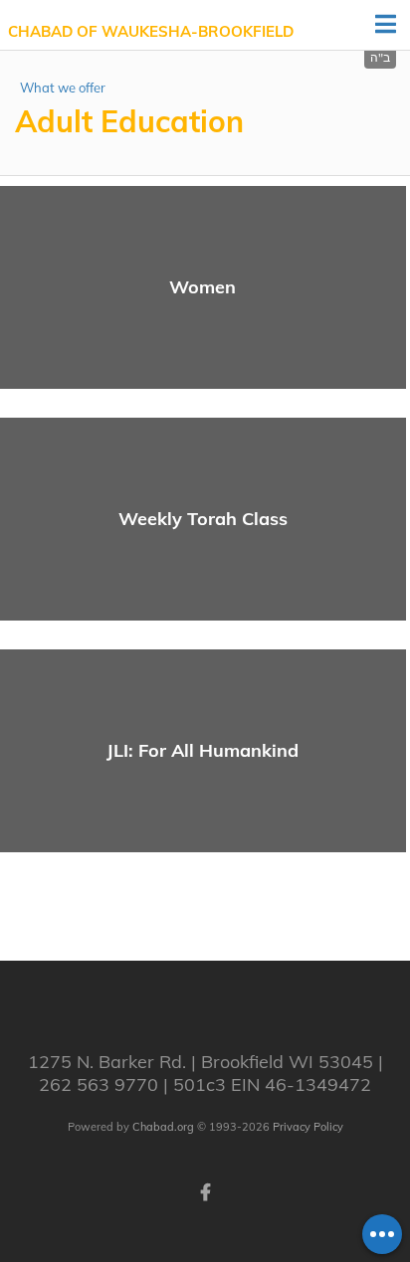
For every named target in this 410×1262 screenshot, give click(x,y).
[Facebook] (205, 1190)
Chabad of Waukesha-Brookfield (151, 31)
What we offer (62, 87)
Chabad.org (163, 1127)
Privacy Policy (308, 1127)
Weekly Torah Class (203, 518)
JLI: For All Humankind (202, 750)
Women (202, 286)
